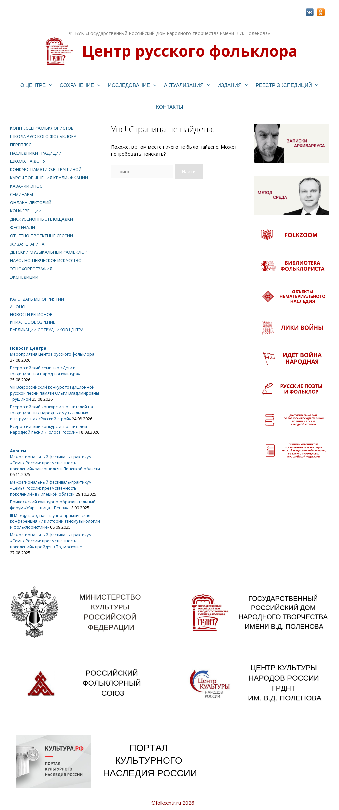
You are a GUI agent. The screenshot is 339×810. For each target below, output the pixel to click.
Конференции (26, 211)
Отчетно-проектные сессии (41, 236)
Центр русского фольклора (189, 50)
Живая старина (27, 244)
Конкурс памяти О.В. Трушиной (46, 169)
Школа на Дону (27, 161)
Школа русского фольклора (43, 136)
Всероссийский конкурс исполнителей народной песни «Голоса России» (48, 429)
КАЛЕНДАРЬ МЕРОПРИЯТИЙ (37, 299)
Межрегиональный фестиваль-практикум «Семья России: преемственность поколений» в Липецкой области (51, 488)
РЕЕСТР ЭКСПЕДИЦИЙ (284, 85)
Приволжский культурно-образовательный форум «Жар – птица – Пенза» (53, 505)
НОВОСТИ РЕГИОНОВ (31, 314)
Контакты (169, 107)
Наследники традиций (36, 153)
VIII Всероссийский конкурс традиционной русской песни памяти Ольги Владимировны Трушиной (54, 393)
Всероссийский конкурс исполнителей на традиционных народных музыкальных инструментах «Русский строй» (51, 413)
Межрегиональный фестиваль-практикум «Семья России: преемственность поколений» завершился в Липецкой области (55, 463)
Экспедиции (24, 277)
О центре (33, 85)
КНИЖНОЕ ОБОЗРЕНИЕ (32, 322)
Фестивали (22, 227)
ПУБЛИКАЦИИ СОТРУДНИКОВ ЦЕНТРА (47, 330)
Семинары (21, 194)
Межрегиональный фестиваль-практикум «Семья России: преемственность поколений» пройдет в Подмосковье (51, 541)
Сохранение (77, 85)
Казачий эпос (26, 186)
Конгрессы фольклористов (41, 128)
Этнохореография (31, 269)
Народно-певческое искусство (46, 260)
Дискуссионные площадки (41, 219)
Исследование (129, 85)
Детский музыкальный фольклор (48, 252)
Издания (230, 85)
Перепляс (20, 145)
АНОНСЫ (19, 307)
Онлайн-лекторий (30, 202)
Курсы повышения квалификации (49, 178)
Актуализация (184, 85)
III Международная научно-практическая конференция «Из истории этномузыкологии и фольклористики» (55, 521)
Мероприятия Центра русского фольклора (52, 354)
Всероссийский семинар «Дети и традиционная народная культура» (45, 371)
